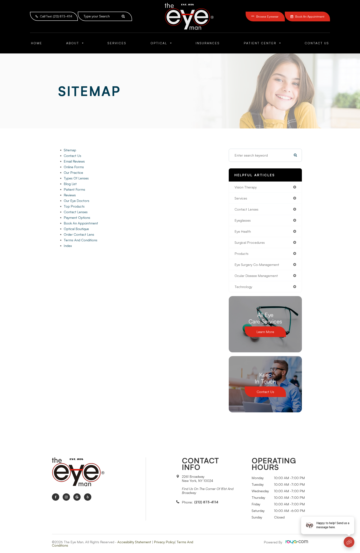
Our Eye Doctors (76, 201)
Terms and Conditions (80, 240)
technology (243, 287)
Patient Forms (74, 189)
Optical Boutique (76, 229)
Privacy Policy (164, 542)
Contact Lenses (76, 212)
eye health (243, 231)
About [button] (72, 43)
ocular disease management (256, 276)
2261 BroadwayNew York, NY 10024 (197, 479)
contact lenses (246, 209)
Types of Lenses (76, 178)
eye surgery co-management (257, 265)
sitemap (70, 150)
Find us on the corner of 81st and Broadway (207, 491)
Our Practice (73, 172)
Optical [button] (159, 43)
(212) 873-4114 (206, 502)
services (241, 198)
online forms (74, 167)
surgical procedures (250, 242)
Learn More (265, 332)
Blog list (70, 184)
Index (68, 246)
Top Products (74, 206)
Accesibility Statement (134, 542)
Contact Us (317, 43)
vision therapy (246, 187)
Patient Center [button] (260, 43)
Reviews (70, 195)
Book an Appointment (81, 223)
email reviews (74, 161)
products (241, 253)
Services (116, 43)
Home (36, 43)
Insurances (208, 43)
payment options (77, 217)
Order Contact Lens (79, 234)
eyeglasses (243, 220)
